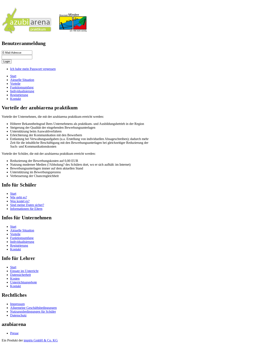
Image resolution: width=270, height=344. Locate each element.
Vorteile (15, 83)
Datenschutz (18, 315)
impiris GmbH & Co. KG (41, 340)
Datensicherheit (20, 275)
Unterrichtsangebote (23, 282)
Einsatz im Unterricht (24, 271)
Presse (14, 333)
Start (13, 76)
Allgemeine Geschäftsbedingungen (33, 308)
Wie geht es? (18, 197)
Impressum (17, 304)
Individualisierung (22, 91)
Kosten (15, 278)
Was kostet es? (20, 201)
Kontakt (15, 99)
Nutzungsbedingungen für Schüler (33, 311)
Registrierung (19, 95)
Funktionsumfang (22, 87)
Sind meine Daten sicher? (27, 205)
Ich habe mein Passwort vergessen (33, 69)
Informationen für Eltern (26, 208)
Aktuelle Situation (22, 80)
